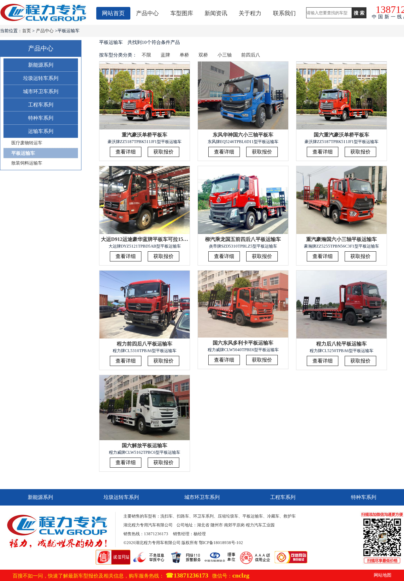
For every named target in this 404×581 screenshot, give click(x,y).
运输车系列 (40, 131)
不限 (146, 54)
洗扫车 (166, 516)
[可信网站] (291, 552)
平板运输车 (23, 153)
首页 (26, 30)
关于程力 (250, 13)
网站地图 (382, 575)
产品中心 (147, 13)
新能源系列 (40, 65)
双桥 (203, 54)
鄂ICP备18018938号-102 (221, 542)
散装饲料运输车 (26, 163)
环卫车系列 (203, 516)
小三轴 (224, 54)
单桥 (184, 54)
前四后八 (250, 54)
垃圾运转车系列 (40, 78)
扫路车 (183, 516)
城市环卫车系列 (40, 91)
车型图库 (181, 13)
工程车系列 (40, 104)
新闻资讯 (216, 13)
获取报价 (163, 151)
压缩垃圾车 (228, 516)
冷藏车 (273, 516)
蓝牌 (165, 54)
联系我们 (284, 13)
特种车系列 (40, 118)
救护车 (289, 516)
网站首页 (113, 13)
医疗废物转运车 (26, 143)
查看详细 (126, 151)
